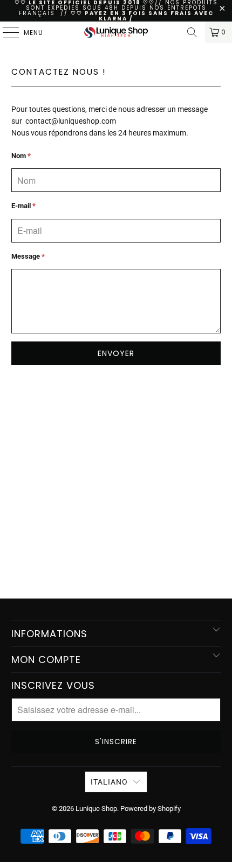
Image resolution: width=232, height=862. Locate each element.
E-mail (23, 206)
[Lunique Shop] (116, 32)
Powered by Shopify (150, 808)
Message (28, 256)
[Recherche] (192, 32)
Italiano (109, 782)
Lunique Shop (96, 808)
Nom (21, 156)
